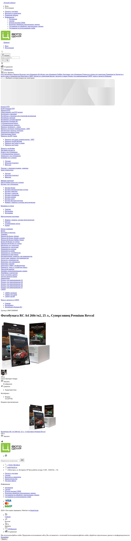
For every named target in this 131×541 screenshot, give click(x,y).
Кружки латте (10, 199)
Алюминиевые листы (12, 223)
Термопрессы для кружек (9, 247)
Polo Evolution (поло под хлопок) (12, 182)
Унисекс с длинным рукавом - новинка (14, 168)
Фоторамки (9, 213)
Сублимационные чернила (10, 125)
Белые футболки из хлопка (10, 242)
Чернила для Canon (11, 145)
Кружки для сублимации (9, 184)
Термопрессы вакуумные (9, 254)
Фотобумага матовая (8, 118)
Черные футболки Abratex (10, 236)
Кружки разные (10, 197)
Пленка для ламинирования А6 (12, 286)
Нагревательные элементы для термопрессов (16, 256)
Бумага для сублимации (9, 152)
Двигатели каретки (7, 269)
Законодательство (11, 479)
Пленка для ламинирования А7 (12, 287)
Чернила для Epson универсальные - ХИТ (15, 129)
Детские (8, 161)
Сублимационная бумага (9, 123)
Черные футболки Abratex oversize (13, 238)
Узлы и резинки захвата (9, 275)
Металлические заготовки (10, 216)
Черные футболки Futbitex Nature (12, 240)
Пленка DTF (5, 107)
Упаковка (4, 234)
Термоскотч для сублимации (11, 156)
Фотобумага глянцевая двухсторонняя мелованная (18, 116)
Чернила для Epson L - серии (11, 127)
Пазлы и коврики (7, 229)
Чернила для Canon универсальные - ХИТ (19, 139)
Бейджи (7, 222)
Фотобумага (9, 305)
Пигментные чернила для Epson (12, 130)
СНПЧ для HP (10, 296)
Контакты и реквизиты (13, 477)
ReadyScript (34, 510)
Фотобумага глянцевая (9, 114)
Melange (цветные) (7, 180)
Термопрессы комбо (8, 251)
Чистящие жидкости (8, 150)
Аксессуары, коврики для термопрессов (15, 258)
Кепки (3, 231)
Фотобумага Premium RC (9, 121)
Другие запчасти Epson (9, 276)
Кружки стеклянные (12, 195)
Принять (4, 539)
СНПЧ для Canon (11, 294)
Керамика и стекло (7, 206)
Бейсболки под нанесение (10, 245)
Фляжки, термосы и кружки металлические (20, 202)
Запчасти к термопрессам (10, 260)
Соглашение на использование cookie (22, 28)
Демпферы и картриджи (9, 273)
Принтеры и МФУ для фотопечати (13, 265)
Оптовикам (13, 19)
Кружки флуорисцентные (14, 200)
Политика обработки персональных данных (24, 24)
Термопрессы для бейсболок (11, 253)
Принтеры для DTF (7, 264)
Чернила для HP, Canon (9, 136)
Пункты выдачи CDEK (17, 23)
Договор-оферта (10, 481)
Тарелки (8, 209)
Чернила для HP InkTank (13, 141)
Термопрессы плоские (8, 249)
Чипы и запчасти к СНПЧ (10, 300)
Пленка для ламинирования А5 (12, 284)
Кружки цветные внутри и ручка (16, 189)
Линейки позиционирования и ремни (14, 271)
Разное (7, 225)
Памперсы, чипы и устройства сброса (14, 267)
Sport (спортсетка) (7, 170)
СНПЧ (3, 289)
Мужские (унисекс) (12, 163)
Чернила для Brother (8, 148)
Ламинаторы (5, 278)
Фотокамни (9, 211)
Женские (8, 165)
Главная (7, 303)
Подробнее (4, 537)
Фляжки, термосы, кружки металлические (19, 220)
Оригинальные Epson (8, 134)
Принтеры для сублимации (10, 262)
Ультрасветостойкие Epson (10, 132)
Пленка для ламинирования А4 (12, 282)
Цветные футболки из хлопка (11, 243)
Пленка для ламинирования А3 (12, 280)
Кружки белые (10, 188)
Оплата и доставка (11, 473)
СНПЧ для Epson (11, 293)
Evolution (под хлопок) (9, 157)
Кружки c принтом (11, 193)
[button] (2, 64)
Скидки (11, 21)
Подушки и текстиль (8, 232)
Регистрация (9, 48)
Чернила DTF (5, 110)
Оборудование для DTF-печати (12, 112)
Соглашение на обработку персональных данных (26, 26)
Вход (6, 46)
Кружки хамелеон (11, 191)
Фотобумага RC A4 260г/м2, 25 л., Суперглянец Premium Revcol (23, 431)
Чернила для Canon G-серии (15, 143)
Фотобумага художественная (11, 119)
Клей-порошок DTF (8, 108)
